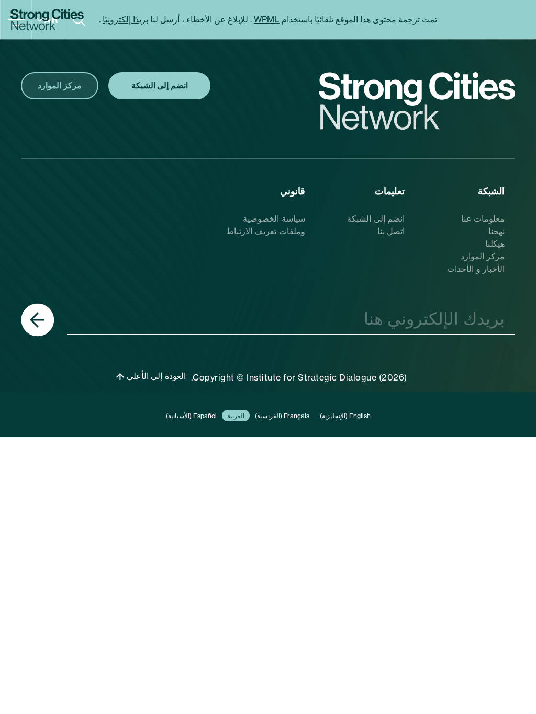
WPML (267, 19)
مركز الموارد (483, 256)
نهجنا (496, 231)
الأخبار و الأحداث (476, 268)
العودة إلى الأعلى (154, 376)
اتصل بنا (391, 231)
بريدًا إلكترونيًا (125, 19)
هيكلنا (495, 243)
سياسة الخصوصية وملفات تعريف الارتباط (265, 224)
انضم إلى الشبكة (376, 218)
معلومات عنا (483, 218)
